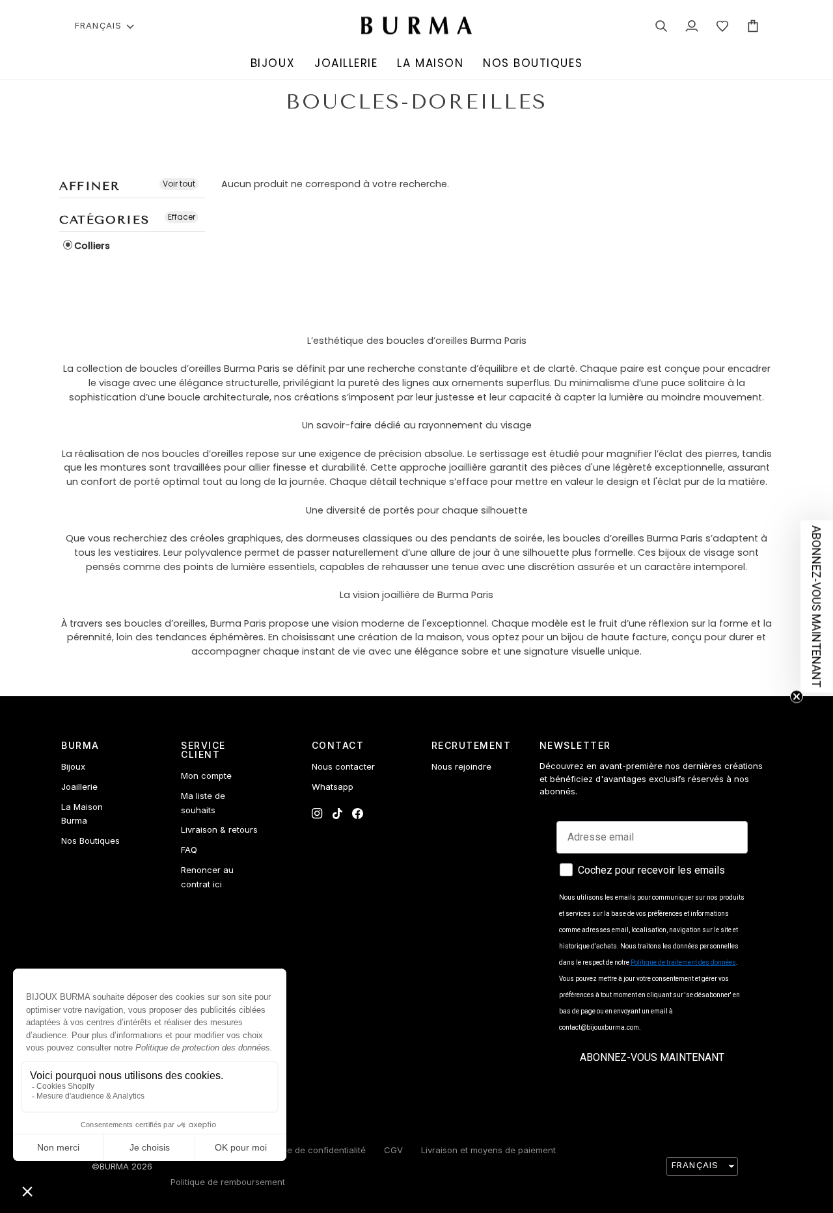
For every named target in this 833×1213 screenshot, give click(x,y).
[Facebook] (357, 813)
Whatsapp (332, 786)
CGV (393, 1150)
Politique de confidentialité (312, 1150)
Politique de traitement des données (683, 962)
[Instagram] (317, 813)
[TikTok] (337, 813)
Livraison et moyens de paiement (488, 1150)
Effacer (181, 216)
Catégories (104, 220)
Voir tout (179, 183)
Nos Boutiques (90, 840)
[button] (273, 63)
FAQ (189, 849)
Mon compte (206, 775)
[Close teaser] (796, 696)
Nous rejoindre (461, 766)
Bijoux (73, 766)
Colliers (92, 245)
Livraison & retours (219, 829)
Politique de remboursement (228, 1182)
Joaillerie (79, 786)
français (98, 25)
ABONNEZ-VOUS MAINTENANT (652, 1057)
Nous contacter (343, 766)
